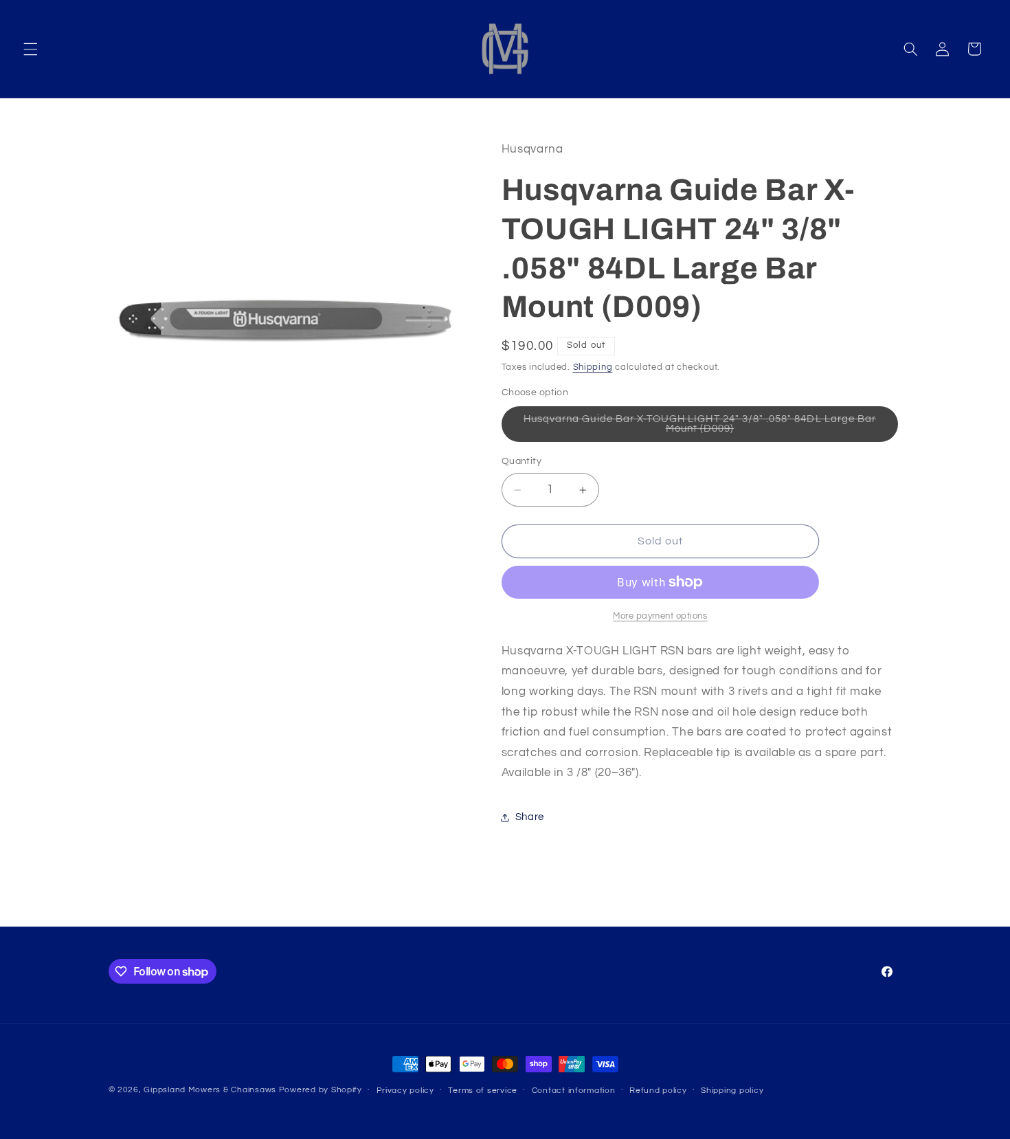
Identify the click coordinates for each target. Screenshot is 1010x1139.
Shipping (593, 367)
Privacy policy (405, 1090)
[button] (30, 49)
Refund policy (658, 1090)
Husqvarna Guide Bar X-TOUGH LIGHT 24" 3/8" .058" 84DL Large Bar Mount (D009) (700, 428)
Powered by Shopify (320, 1090)
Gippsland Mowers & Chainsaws (210, 1090)
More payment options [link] (660, 616)
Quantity (521, 462)
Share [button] (529, 817)
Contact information (574, 1090)
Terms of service (482, 1090)
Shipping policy (732, 1090)
